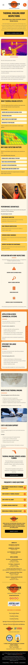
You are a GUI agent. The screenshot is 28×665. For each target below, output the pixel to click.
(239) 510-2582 (14, 549)
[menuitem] (14, 613)
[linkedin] (15, 598)
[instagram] (13, 598)
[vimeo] (17, 598)
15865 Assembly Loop (14, 573)
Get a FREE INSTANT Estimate (26, 334)
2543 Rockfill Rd (14, 565)
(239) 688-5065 (14, 553)
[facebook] (11, 598)
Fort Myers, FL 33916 (14, 566)
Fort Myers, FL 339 (14, 561)
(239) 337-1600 (14, 546)
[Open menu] (3, 5)
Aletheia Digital (19, 654)
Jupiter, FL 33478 (14, 574)
